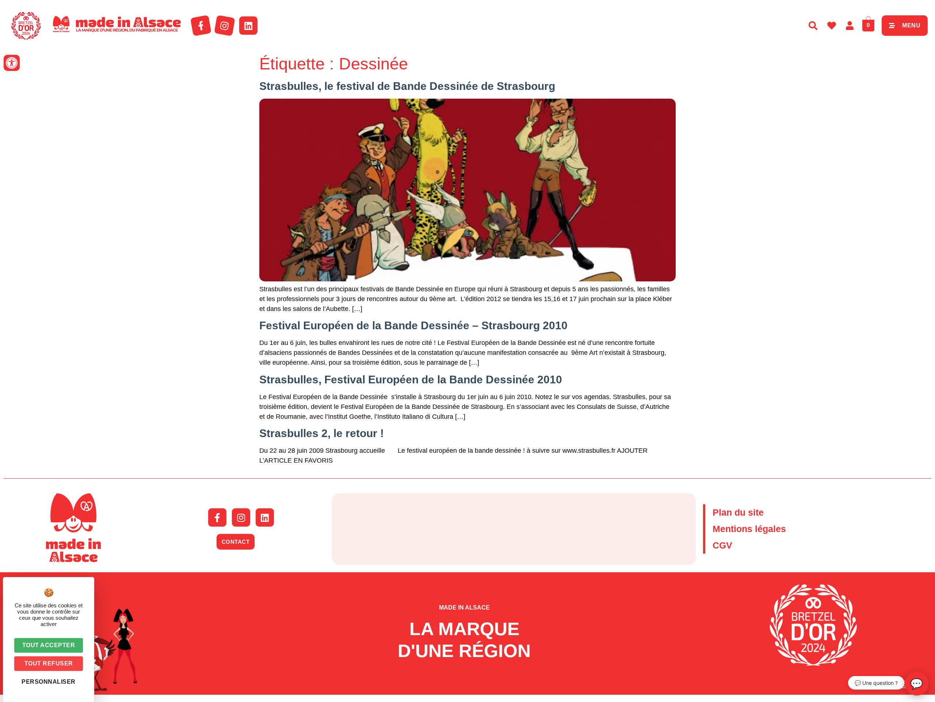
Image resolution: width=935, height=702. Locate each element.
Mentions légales (749, 529)
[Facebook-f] (200, 25)
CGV (722, 545)
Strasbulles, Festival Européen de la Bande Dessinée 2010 (410, 379)
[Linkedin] (248, 25)
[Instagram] (224, 25)
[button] (12, 63)
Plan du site (738, 512)
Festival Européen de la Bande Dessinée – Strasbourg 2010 (413, 325)
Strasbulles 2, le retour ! (321, 433)
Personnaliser (49, 682)
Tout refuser (48, 663)
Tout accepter (48, 645)
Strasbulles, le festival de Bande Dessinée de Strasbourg (407, 86)
